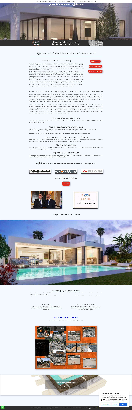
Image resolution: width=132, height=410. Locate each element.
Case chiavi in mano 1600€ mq (48, 1)
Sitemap (71, 408)
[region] (114, 399)
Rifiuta (115, 404)
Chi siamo (74, 1)
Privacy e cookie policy (84, 408)
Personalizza (106, 404)
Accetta (123, 404)
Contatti (94, 1)
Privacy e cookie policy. (119, 400)
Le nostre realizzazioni (84, 1)
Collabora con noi (95, 61)
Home (37, 1)
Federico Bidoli (98, 408)
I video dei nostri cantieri (95, 71)
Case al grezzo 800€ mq (64, 1)
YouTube (66, 183)
